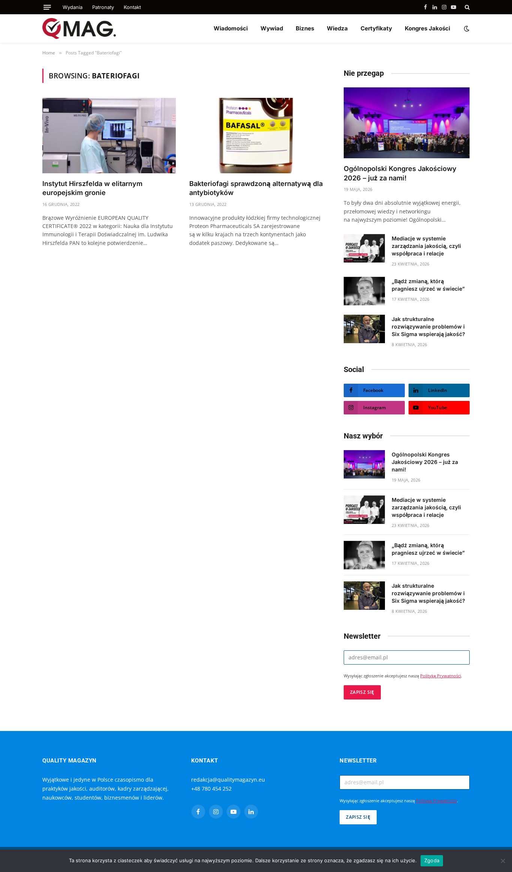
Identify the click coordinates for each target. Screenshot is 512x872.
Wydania (72, 7)
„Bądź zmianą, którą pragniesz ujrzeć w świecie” (428, 285)
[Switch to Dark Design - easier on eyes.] (466, 29)
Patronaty (103, 7)
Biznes (305, 28)
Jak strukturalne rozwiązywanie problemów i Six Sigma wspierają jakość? (428, 326)
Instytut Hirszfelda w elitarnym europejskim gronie (92, 188)
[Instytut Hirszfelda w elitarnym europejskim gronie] (109, 135)
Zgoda (431, 860)
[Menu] (47, 7)
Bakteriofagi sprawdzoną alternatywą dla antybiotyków (256, 188)
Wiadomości (231, 28)
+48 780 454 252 (211, 788)
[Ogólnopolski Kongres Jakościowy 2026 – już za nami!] (407, 122)
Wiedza (337, 28)
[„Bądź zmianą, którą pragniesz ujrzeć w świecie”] (364, 291)
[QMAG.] (79, 28)
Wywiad (271, 28)
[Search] (466, 7)
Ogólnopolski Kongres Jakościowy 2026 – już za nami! (400, 173)
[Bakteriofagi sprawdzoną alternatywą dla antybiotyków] (256, 135)
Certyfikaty (376, 28)
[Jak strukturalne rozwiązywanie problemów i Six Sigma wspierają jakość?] (364, 329)
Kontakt (132, 7)
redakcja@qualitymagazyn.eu (228, 779)
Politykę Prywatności (440, 675)
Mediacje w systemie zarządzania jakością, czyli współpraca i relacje (426, 246)
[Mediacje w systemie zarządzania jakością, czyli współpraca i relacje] (364, 248)
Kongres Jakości (427, 28)
